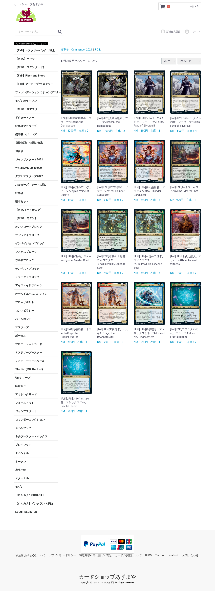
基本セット (22, 201)
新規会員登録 (173, 31)
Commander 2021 (81, 49)
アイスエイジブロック (28, 285)
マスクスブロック (26, 251)
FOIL (98, 49)
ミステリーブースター (28, 352)
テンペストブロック (27, 268)
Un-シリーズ (22, 377)
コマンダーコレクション (30, 419)
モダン (19, 486)
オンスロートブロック (28, 226)
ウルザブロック (24, 260)
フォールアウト (24, 402)
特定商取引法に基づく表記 (95, 555)
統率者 (19, 193)
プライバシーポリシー (62, 555)
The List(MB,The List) (29, 369)
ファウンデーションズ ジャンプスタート (36, 92)
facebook (173, 555)
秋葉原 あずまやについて (30, 555)
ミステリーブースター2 (29, 360)
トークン (20, 461)
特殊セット (22, 386)
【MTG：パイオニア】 (29, 209)
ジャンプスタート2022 (29, 159)
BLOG (148, 555)
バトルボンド (23, 319)
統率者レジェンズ (26, 134)
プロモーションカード (28, 344)
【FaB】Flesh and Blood (30, 75)
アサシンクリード (26, 394)
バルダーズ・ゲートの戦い (31, 184)
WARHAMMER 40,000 (28, 167)
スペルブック (23, 428)
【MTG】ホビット (26, 58)
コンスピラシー (24, 310)
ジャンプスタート (26, 411)
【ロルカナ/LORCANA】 (30, 495)
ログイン (195, 31)
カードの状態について (128, 555)
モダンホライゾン (26, 100)
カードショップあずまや (107, 577)
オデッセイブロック (27, 235)
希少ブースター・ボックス (31, 436)
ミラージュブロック (27, 277)
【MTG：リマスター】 (29, 109)
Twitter (159, 555)
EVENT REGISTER (26, 511)
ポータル (20, 335)
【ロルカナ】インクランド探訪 (34, 503)
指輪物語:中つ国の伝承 (29, 142)
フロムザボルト (24, 302)
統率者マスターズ (26, 126)
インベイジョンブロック (30, 243)
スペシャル (22, 453)
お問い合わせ (190, 555)
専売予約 (20, 470)
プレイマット (23, 444)
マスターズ (22, 327)
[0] (163, 6)
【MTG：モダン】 (26, 218)
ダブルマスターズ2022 (29, 176)
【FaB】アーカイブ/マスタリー (34, 84)
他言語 (19, 151)
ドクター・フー (24, 117)
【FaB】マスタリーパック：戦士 (35, 50)
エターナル (22, 478)
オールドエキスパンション (31, 293)
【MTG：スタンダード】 (30, 67)
